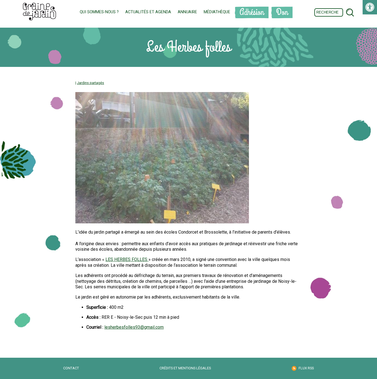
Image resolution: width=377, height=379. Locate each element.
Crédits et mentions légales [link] (185, 368)
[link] (370, 7)
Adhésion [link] (252, 12)
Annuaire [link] (187, 12)
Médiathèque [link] (217, 12)
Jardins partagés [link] (90, 83)
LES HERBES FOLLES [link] (126, 259)
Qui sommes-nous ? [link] (99, 12)
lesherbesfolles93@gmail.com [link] (134, 327)
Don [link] (282, 12)
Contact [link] (71, 368)
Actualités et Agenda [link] (148, 12)
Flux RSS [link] (306, 368)
